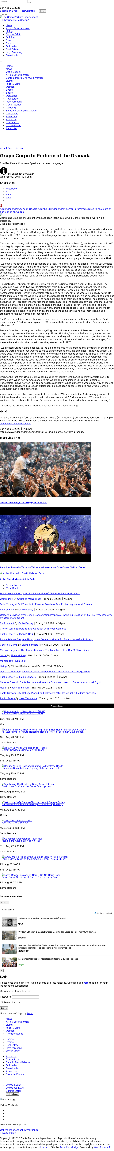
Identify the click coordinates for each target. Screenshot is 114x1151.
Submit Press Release (18, 1062)
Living (9, 31)
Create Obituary (15, 1087)
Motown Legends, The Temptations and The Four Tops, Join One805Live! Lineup (45, 650)
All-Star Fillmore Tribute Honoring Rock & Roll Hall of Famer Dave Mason (43, 731)
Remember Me (11, 1002)
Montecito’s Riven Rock (13, 660)
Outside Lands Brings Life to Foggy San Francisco (23, 502)
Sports (10, 43)
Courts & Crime (9, 644)
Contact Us (12, 122)
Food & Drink (13, 34)
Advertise (11, 116)
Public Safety (8, 633)
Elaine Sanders (30, 644)
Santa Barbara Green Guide (21, 110)
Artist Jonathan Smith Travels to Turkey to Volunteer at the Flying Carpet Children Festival (43, 567)
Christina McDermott (29, 598)
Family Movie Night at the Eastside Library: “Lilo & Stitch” (34, 858)
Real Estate (12, 49)
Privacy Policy (8, 1132)
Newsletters (28, 10)
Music (3, 655)
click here (44, 1147)
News (9, 25)
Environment (7, 609)
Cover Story (13, 1050)
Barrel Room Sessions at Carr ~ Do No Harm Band (30, 877)
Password (5, 996)
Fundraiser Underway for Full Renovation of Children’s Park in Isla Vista (40, 593)
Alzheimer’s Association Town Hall (21, 840)
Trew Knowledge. (70, 1147)
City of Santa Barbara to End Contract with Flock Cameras (33, 628)
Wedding (11, 107)
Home (9, 65)
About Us (11, 119)
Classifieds (12, 55)
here (86, 982)
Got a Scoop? (21, 19)
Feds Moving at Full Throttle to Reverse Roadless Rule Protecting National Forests (46, 604)
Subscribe (7, 19)
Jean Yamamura (21, 687)
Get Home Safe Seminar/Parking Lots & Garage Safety (32, 804)
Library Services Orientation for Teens (23, 749)
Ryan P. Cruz (26, 633)
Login (42, 11)
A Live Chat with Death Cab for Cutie (17, 579)
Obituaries (11, 46)
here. (30, 1013)
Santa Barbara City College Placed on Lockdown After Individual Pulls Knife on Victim (48, 692)
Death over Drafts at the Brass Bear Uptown (26, 786)
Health (4, 687)
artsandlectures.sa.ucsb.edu (15, 423)
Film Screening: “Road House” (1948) (22, 713)
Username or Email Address (15, 991)
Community (7, 598)
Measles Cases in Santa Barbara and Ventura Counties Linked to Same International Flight (50, 682)
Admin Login (12, 1094)
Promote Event (14, 1033)
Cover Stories (13, 104)
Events (10, 40)
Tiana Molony (18, 655)
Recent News (13, 585)
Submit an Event (9, 10)
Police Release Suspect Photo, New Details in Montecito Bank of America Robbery (46, 639)
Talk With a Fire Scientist (15, 822)
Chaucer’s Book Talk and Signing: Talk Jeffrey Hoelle (31, 768)
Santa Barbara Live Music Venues (24, 77)
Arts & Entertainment (18, 28)
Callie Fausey (25, 609)
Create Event (13, 125)
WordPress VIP (102, 1147)
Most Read (12, 588)
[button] (57, 922)
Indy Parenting (14, 52)
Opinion (10, 37)
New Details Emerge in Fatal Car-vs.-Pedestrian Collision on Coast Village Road (45, 671)
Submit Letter (13, 1090)
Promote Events (15, 1074)
